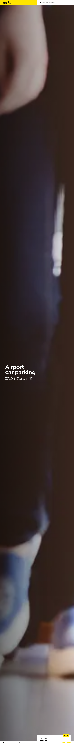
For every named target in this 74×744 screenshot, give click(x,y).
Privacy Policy (36, 742)
